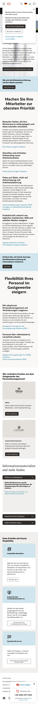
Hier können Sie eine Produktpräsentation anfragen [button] (18, 69)
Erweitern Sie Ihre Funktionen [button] (14, 516)
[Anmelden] (30, 4)
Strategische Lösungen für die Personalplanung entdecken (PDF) (15, 327)
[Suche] (21, 4)
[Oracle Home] (9, 3)
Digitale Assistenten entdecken (14, 242)
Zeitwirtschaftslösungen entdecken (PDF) (17, 205)
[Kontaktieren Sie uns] (34, 4)
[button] (4, 4)
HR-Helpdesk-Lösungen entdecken (15, 245)
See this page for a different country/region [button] (14, 38)
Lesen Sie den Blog (9, 87)
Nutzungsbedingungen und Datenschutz (14, 681)
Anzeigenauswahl (7, 688)
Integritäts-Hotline (8, 691)
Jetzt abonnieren (13, 579)
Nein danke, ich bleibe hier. (14, 31)
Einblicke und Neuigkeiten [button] (13, 477)
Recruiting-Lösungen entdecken (14, 147)
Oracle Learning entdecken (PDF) (14, 359)
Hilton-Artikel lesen (12, 414)
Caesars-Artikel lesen (12, 454)
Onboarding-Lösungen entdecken (15, 171)
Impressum (6, 685)
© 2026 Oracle (7, 678)
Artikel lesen (7, 266)
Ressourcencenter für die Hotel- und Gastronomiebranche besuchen (16, 493)
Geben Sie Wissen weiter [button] (13, 523)
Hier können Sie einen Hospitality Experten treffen (19, 661)
